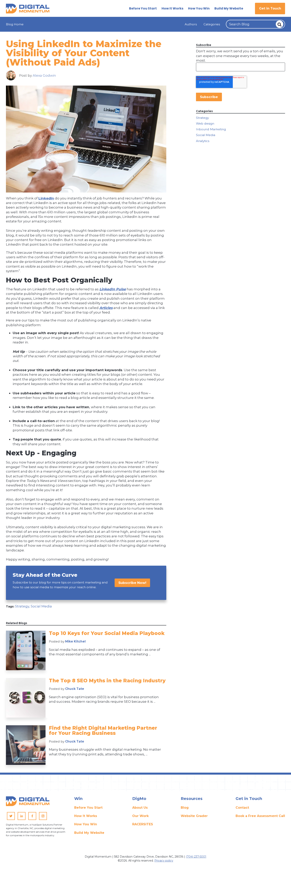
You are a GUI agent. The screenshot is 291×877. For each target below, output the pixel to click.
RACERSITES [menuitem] (142, 824)
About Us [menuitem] (140, 807)
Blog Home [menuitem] (15, 24)
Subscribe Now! (132, 583)
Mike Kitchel (75, 641)
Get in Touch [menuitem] (249, 798)
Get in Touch (270, 8)
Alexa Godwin (44, 75)
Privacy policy (163, 860)
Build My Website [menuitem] (89, 833)
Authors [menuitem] (191, 24)
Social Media (41, 606)
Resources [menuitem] (192, 798)
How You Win (199, 8)
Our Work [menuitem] (140, 816)
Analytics (202, 141)
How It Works (172, 8)
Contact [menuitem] (242, 807)
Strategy (202, 118)
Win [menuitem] (78, 798)
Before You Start (143, 8)
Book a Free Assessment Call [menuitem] (260, 816)
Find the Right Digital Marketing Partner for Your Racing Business (103, 730)
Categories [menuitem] (212, 24)
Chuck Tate (74, 689)
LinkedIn (46, 198)
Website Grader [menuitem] (194, 816)
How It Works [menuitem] (85, 816)
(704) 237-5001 (196, 856)
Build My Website (228, 8)
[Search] (279, 24)
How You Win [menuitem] (85, 824)
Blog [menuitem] (185, 807)
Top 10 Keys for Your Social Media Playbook (107, 633)
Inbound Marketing (211, 129)
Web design (205, 123)
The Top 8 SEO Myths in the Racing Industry (107, 680)
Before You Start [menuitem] (88, 807)
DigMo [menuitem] (139, 798)
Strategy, (23, 606)
